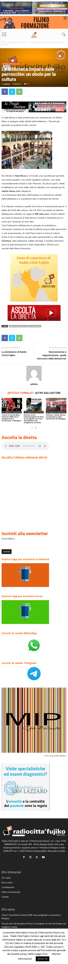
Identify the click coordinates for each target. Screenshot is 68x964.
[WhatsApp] (19, 92)
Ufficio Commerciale (11, 892)
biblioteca (14, 326)
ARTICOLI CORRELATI (20, 392)
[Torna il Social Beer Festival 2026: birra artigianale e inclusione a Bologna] (12, 405)
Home (4, 42)
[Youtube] (44, 857)
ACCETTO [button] (42, 959)
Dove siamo (7, 882)
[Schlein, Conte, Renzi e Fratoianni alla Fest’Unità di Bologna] (56, 405)
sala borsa (35, 326)
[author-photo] (34, 373)
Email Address (8, 539)
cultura (24, 326)
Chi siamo (6, 878)
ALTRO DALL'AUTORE (48, 392)
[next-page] (35, 428)
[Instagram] (31, 857)
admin (7, 84)
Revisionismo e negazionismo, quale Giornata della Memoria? (51, 355)
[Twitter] (12, 92)
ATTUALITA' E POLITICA (17, 42)
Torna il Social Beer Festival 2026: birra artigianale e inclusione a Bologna (11, 418)
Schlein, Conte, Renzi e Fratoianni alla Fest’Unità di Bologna (56, 417)
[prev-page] (32, 428)
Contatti (5, 897)
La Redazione (8, 887)
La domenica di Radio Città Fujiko (14, 353)
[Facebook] (5, 92)
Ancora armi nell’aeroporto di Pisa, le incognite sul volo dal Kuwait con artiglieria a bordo (34, 419)
